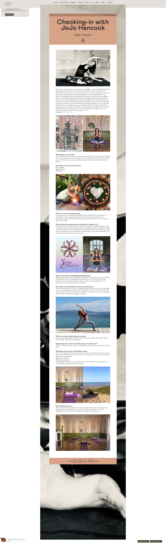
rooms (55, 2)
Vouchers (110, 2)
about (97, 2)
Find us (87, 2)
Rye (92, 2)
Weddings (73, 2)
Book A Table (156, 541)
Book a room (143, 541)
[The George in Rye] (8, 2)
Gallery (103, 2)
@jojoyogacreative (67, 112)
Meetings (80, 2)
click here (86, 110)
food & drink (64, 2)
